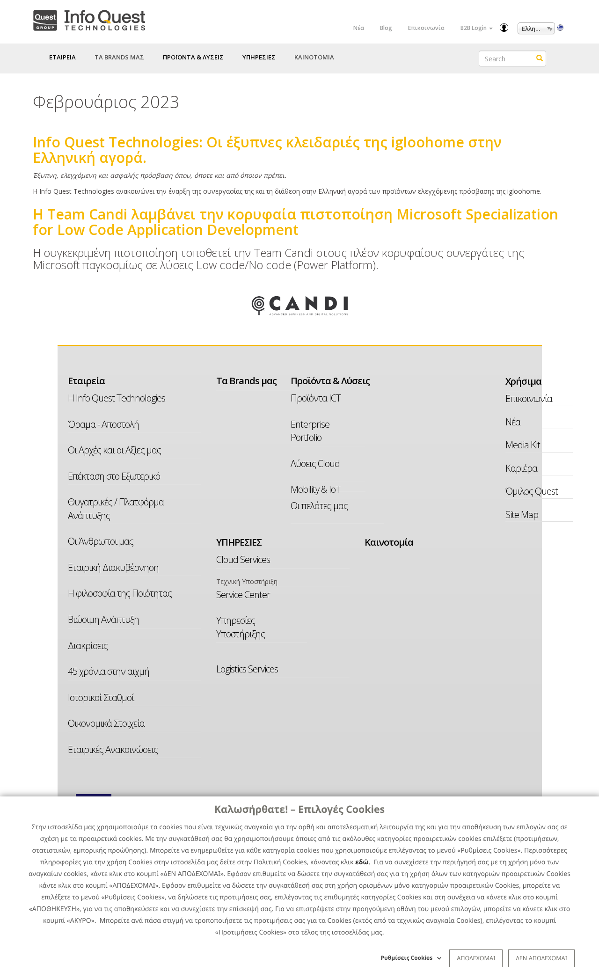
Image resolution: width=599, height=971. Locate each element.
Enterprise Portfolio (310, 431)
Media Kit (522, 444)
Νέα (358, 28)
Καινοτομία (314, 57)
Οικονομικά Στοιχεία (106, 723)
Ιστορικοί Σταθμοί (101, 697)
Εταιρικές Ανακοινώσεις (113, 749)
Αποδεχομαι (476, 958)
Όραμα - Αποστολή (103, 424)
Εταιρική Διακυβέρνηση (113, 567)
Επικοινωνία (426, 28)
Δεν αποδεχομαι (541, 958)
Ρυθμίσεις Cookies (407, 958)
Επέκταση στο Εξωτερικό (114, 476)
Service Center (243, 594)
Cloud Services (243, 559)
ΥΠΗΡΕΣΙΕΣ (239, 542)
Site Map (521, 514)
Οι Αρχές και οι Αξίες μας (114, 450)
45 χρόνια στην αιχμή (108, 671)
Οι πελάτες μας (319, 505)
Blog (386, 28)
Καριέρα (521, 468)
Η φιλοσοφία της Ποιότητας (120, 593)
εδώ (362, 862)
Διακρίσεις (88, 645)
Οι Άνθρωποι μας (100, 541)
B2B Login (474, 28)
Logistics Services (247, 669)
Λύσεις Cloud (315, 463)
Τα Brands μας (119, 57)
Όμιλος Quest (531, 491)
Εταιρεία (86, 380)
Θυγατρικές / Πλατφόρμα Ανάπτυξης (116, 509)
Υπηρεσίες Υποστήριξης (240, 627)
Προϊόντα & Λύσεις (330, 380)
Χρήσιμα (517, 381)
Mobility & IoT (315, 489)
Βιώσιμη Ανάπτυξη (103, 619)
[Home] (89, 18)
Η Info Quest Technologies (116, 398)
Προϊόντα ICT (316, 398)
